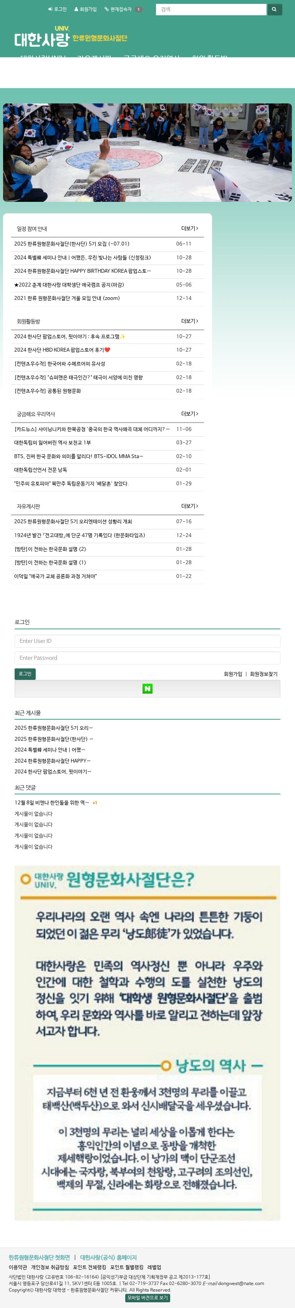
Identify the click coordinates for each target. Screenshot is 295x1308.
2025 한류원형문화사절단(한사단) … (54, 739)
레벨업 (154, 1267)
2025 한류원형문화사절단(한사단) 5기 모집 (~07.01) (72, 244)
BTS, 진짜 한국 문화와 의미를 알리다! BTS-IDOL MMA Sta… (79, 457)
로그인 (60, 9)
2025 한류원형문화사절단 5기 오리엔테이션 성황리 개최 (73, 522)
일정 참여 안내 (42, 78)
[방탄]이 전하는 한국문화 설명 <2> (50, 549)
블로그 (86, 78)
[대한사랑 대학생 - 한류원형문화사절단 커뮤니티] (70, 28)
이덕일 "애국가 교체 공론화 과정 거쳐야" (55, 577)
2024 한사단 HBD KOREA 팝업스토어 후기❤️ (62, 350)
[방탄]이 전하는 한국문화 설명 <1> (50, 563)
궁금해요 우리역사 (151, 59)
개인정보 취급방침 (50, 1267)
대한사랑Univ (43, 59)
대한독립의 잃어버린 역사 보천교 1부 (52, 443)
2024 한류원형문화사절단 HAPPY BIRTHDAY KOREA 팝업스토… (82, 271)
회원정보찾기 (264, 674)
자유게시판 (94, 59)
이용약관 (18, 1267)
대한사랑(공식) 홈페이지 (108, 1257)
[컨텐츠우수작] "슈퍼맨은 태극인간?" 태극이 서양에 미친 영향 (78, 378)
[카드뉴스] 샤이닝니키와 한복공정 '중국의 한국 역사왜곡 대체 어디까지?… (92, 429)
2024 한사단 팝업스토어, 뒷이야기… (53, 772)
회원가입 (88, 9)
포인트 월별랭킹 (127, 1267)
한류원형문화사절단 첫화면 (39, 1257)
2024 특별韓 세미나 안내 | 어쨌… (50, 750)
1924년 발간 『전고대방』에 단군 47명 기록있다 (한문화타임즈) (80, 536)
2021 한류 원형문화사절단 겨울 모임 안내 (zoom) (67, 298)
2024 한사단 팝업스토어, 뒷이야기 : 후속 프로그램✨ (70, 337)
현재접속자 (121, 9)
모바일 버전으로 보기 (148, 1298)
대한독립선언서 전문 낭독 (40, 470)
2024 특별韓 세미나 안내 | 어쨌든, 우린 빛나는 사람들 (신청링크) (82, 258)
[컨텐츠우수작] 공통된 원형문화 (47, 391)
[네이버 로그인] (147, 688)
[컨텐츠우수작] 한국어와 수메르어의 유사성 (59, 364)
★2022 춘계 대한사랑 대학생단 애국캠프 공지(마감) (69, 285)
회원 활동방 (210, 59)
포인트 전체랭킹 (89, 1267)
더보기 (188, 229)
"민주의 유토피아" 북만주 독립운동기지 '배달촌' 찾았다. (71, 484)
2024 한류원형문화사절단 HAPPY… (53, 761)
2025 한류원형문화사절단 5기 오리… (54, 728)
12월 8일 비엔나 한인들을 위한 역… (52, 803)
